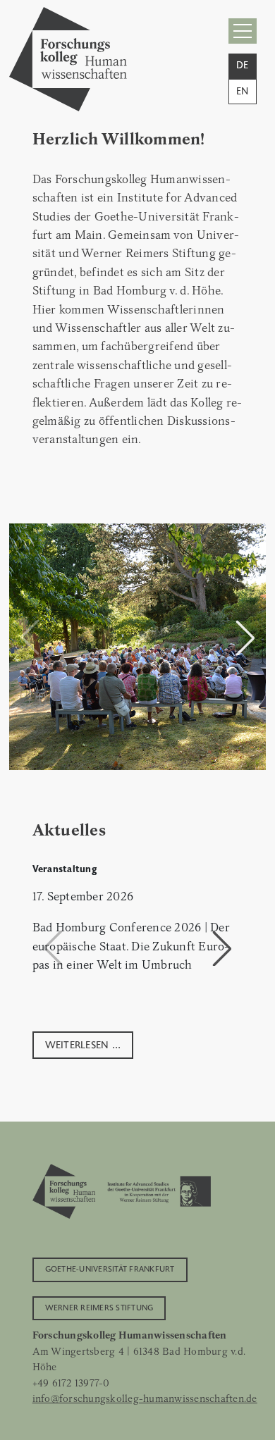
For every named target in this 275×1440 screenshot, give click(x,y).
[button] (245, 637)
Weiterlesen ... (83, 1043)
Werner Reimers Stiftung (99, 1306)
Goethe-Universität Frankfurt (110, 1268)
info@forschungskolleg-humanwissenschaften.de (144, 1398)
